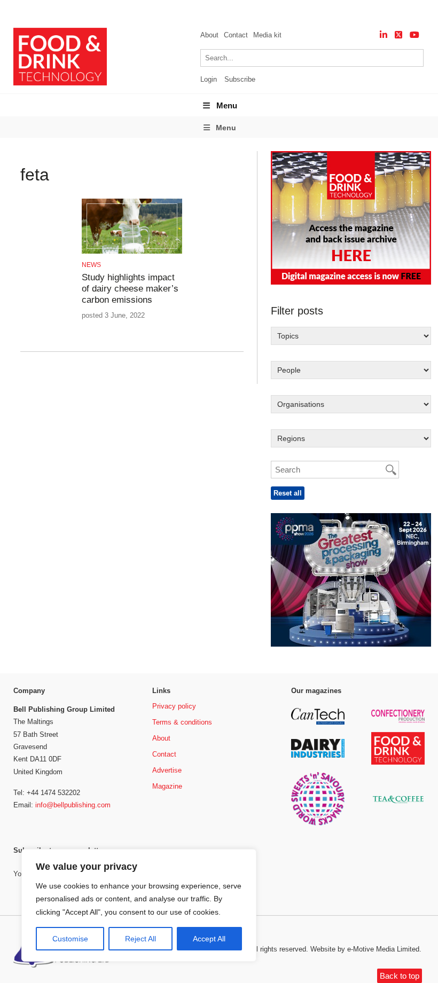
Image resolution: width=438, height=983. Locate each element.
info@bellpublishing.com (73, 805)
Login (208, 79)
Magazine (167, 786)
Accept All (209, 938)
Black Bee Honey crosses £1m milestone (144, 11)
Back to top (399, 975)
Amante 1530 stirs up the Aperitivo (297, 11)
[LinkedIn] (383, 35)
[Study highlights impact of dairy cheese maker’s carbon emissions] (132, 252)
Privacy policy (174, 706)
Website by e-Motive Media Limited (364, 949)
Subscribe (239, 79)
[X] (398, 35)
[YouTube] (414, 35)
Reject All (140, 938)
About (209, 35)
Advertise (167, 770)
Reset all (287, 493)
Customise (70, 938)
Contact (236, 35)
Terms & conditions (182, 722)
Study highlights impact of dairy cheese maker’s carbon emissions (130, 288)
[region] (138, 905)
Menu (226, 105)
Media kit (267, 35)
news (91, 265)
